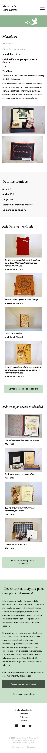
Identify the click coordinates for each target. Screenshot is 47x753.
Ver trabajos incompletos (23, 694)
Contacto (23, 721)
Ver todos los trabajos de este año (23, 389)
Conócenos (23, 713)
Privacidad (31, 747)
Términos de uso (18, 747)
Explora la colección (23, 710)
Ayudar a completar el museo (23, 684)
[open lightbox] (23, 120)
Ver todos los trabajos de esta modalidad (23, 562)
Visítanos (23, 717)
